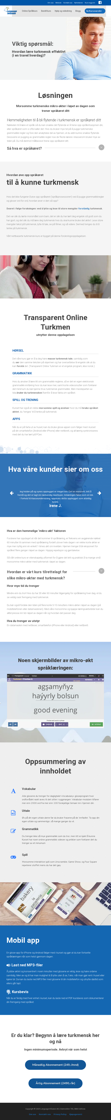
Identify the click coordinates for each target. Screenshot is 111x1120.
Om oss (50, 3)
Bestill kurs (46, 11)
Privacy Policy (60, 1114)
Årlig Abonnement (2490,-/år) (55, 1083)
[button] (101, 147)
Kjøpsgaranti (75, 1114)
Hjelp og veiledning (63, 11)
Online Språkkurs (29, 11)
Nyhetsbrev (78, 3)
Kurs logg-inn (90, 3)
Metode (58, 3)
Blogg (78, 11)
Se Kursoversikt (94, 11)
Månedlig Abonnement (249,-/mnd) (55, 1065)
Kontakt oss (67, 3)
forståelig (83, 208)
